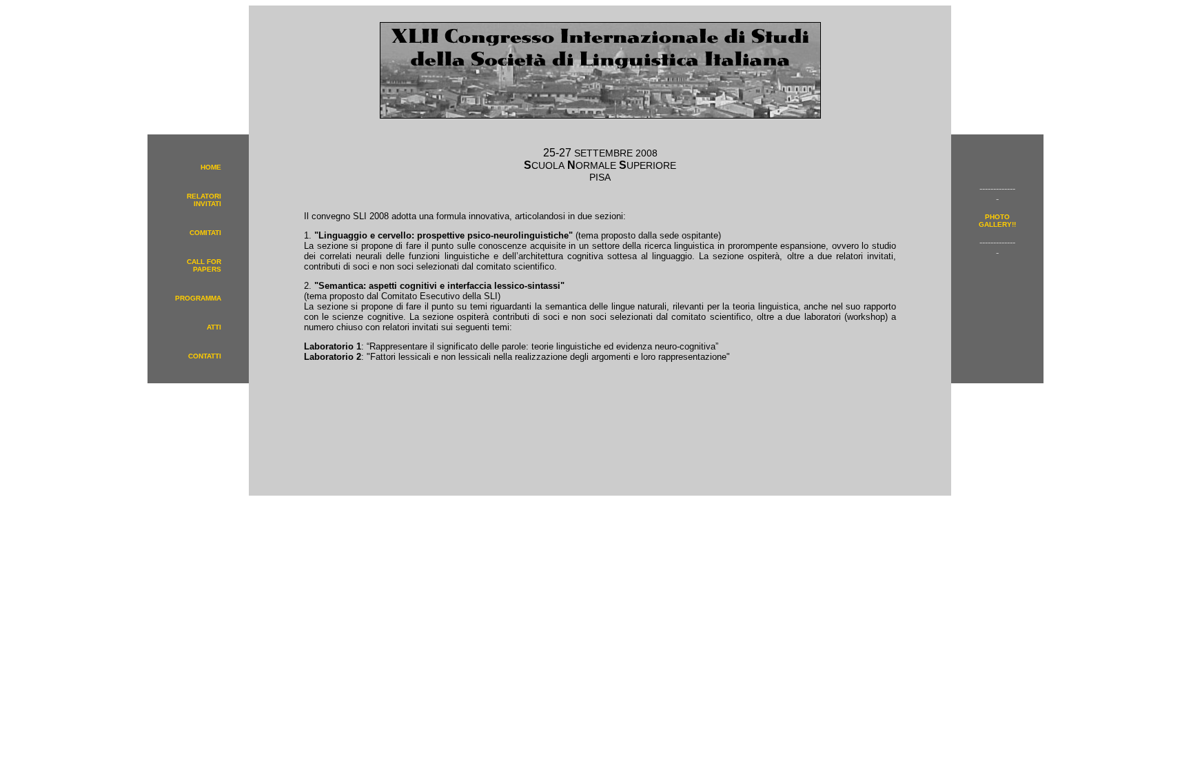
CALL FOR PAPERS (204, 265)
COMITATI (205, 232)
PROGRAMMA (198, 298)
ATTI (214, 327)
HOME (211, 167)
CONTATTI (204, 356)
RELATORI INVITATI (204, 199)
